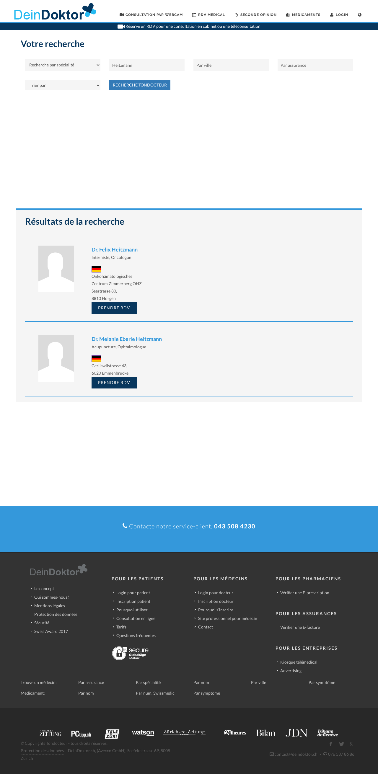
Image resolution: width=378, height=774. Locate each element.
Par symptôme (322, 682)
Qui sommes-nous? (51, 597)
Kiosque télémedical (298, 661)
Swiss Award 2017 (51, 631)
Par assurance (91, 682)
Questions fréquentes (136, 635)
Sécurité (41, 622)
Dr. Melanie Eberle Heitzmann (127, 339)
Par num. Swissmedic (155, 692)
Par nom (201, 682)
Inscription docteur (216, 601)
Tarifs (121, 626)
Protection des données (55, 614)
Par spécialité (148, 682)
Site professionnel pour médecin (227, 618)
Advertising (291, 670)
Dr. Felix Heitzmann (115, 249)
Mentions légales (49, 605)
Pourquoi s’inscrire (215, 609)
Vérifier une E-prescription (304, 592)
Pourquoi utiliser (132, 609)
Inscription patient (133, 601)
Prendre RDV (114, 307)
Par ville (258, 682)
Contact (205, 626)
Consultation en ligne (135, 618)
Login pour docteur (215, 592)
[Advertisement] (189, 152)
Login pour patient (133, 592)
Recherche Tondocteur (140, 84)
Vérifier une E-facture (300, 627)
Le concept (44, 588)
